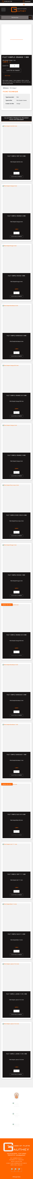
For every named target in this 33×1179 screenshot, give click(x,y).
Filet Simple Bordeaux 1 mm (16, 754)
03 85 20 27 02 (8, 1)
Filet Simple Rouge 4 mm (16, 276)
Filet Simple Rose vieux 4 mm (16, 515)
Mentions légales (16, 1165)
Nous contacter (16, 1161)
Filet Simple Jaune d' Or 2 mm (16, 994)
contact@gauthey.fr (20, 1155)
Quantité (5, 65)
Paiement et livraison (16, 1159)
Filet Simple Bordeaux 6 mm (16, 335)
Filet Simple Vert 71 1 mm (17, 874)
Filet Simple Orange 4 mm (17, 455)
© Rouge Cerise (16, 1176)
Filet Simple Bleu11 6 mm (16, 934)
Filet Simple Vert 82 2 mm (17, 156)
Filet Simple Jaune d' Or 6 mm (16, 1054)
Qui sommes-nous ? (16, 1158)
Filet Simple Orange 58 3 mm (16, 395)
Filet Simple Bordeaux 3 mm (16, 695)
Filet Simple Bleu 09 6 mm (16, 814)
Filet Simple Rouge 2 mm (16, 575)
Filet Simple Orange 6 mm (17, 216)
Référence (6, 88)
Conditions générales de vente (16, 1163)
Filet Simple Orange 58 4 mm (16, 635)
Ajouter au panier (12, 70)
